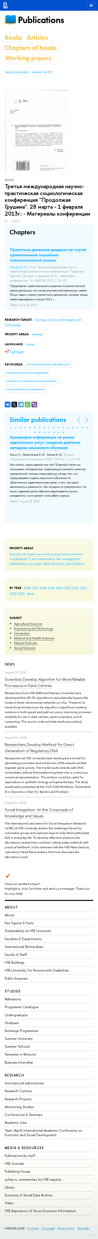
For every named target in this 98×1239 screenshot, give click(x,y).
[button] (11, 427)
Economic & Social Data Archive (28, 1195)
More (30, 593)
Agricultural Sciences (28, 624)
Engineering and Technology (33, 628)
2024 (59, 588)
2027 (35, 588)
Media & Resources (24, 1147)
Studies (13, 991)
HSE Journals (14, 1163)
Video (9, 1203)
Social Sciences (24, 648)
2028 (27, 588)
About (11, 907)
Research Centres (18, 1091)
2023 (67, 588)
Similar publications (38, 419)
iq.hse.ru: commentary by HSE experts (33, 1179)
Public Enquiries (16, 978)
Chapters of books (31, 48)
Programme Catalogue (22, 1007)
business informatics (23, 554)
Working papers (28, 58)
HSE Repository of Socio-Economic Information (40, 1211)
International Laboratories (24, 1083)
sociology (35, 563)
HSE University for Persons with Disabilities (37, 970)
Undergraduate (16, 1015)
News (10, 664)
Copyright (48, 1228)
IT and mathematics (41, 559)
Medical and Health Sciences (34, 638)
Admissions (13, 999)
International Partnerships (24, 946)
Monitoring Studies (19, 1107)
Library (10, 1187)
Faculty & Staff (16, 954)
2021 (83, 588)
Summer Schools (17, 1046)
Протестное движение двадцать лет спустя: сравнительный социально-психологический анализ (48, 255)
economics (45, 554)
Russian (30, 344)
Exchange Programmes (21, 1030)
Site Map (83, 1228)
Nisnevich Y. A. (19, 267)
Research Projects (18, 1099)
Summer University (19, 1038)
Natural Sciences (25, 643)
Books (13, 37)
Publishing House (17, 1171)
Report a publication (17, 72)
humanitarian (18, 559)
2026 (43, 588)
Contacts (33, 1228)
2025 (51, 588)
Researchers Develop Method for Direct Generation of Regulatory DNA (39, 747)
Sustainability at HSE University (28, 930)
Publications (41, 20)
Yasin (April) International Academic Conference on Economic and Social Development (43, 1132)
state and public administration (64, 563)
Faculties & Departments (23, 939)
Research (14, 1075)
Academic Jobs (16, 1122)
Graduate (12, 1023)
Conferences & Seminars (23, 1114)
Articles (37, 37)
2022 (75, 588)
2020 (13, 593)
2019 (21, 593)
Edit (91, 1234)
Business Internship (19, 1062)
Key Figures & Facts (19, 923)
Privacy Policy (66, 1228)
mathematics (18, 563)
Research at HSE (42, 72)
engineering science (68, 554)
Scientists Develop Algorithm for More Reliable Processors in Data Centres (45, 682)
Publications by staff (20, 1155)
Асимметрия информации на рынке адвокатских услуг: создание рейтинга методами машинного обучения (45, 442)
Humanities (21, 633)
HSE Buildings (14, 962)
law (58, 559)
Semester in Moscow (20, 1054)
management (71, 559)
